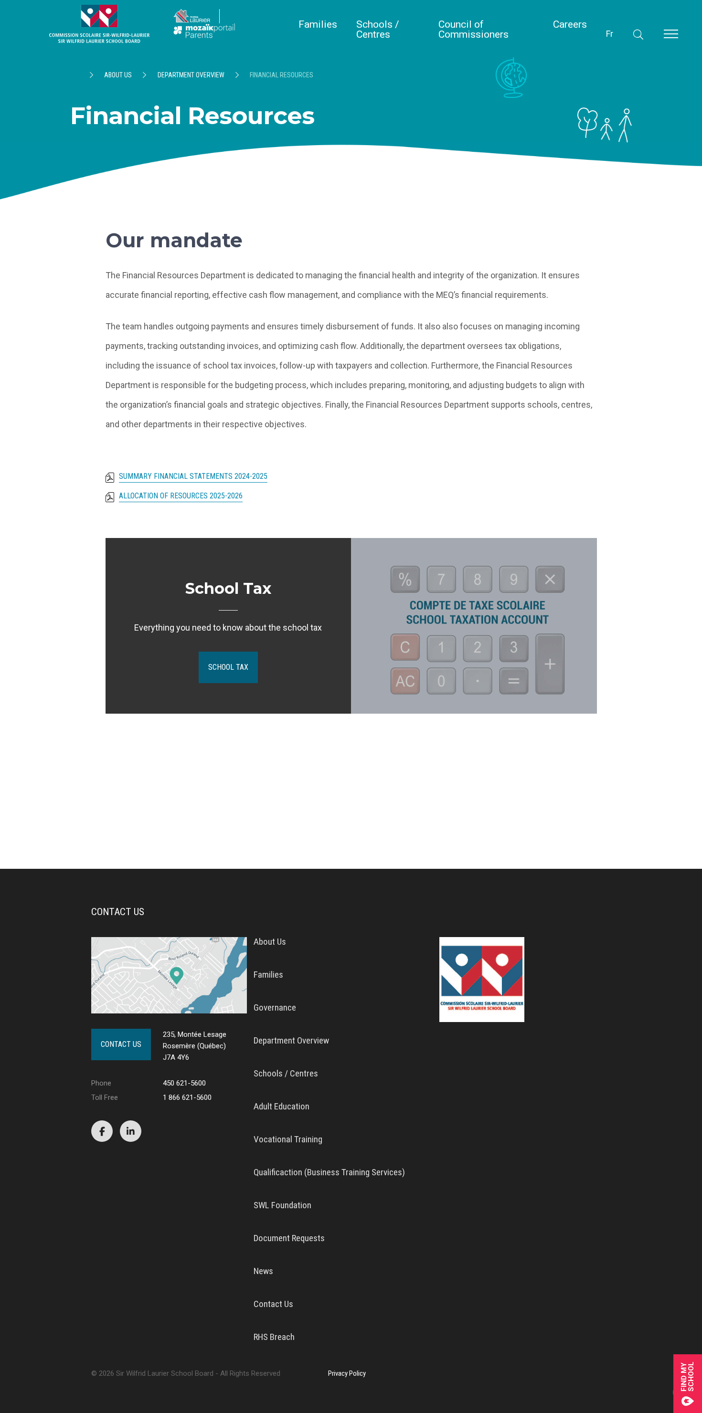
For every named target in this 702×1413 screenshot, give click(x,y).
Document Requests (289, 1238)
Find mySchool (688, 1376)
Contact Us (121, 1044)
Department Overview (191, 75)
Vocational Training (288, 1139)
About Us (118, 75)
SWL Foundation (282, 1205)
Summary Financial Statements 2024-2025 (193, 477)
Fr (609, 34)
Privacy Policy (347, 1373)
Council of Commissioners (473, 30)
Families (317, 25)
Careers (570, 25)
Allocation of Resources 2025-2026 (181, 496)
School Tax (228, 667)
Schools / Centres (377, 30)
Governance (275, 1007)
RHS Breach (274, 1336)
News (263, 1271)
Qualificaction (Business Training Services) (329, 1172)
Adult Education (281, 1106)
